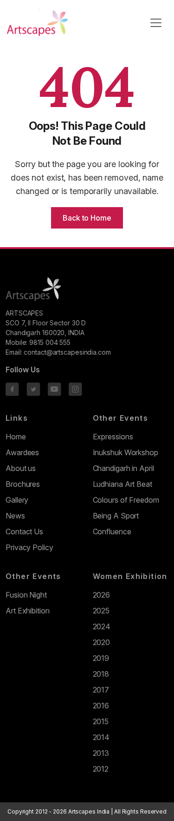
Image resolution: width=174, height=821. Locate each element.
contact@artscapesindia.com (67, 352)
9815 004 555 (50, 342)
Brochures (23, 484)
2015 (101, 721)
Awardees (22, 452)
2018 (101, 674)
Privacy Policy (29, 547)
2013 (101, 753)
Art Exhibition (28, 610)
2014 (101, 737)
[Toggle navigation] (155, 23)
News (15, 515)
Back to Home (87, 217)
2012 (101, 769)
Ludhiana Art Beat (122, 484)
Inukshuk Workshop (125, 452)
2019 (101, 658)
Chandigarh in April (123, 468)
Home (16, 436)
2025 (101, 610)
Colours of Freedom (126, 500)
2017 (101, 689)
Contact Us (24, 531)
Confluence (112, 531)
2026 (101, 594)
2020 (101, 642)
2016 (101, 705)
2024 (102, 626)
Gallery (17, 500)
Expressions (113, 436)
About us (21, 468)
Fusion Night (26, 594)
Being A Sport (116, 515)
